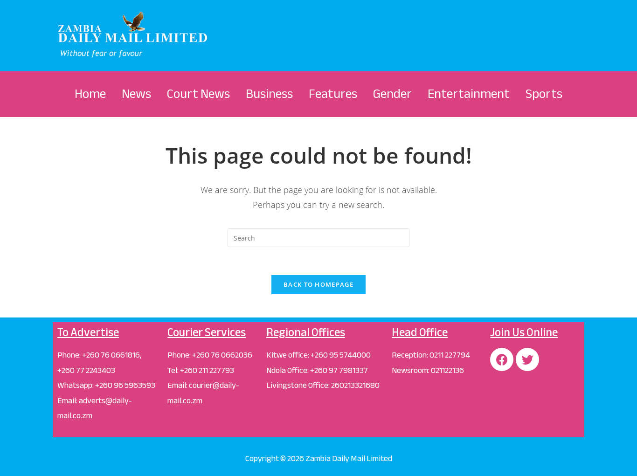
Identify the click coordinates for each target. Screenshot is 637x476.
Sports (544, 94)
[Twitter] (527, 359)
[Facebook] (501, 359)
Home (90, 94)
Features (333, 94)
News (136, 94)
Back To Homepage (318, 284)
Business (269, 94)
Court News (198, 94)
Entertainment (469, 94)
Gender (392, 94)
